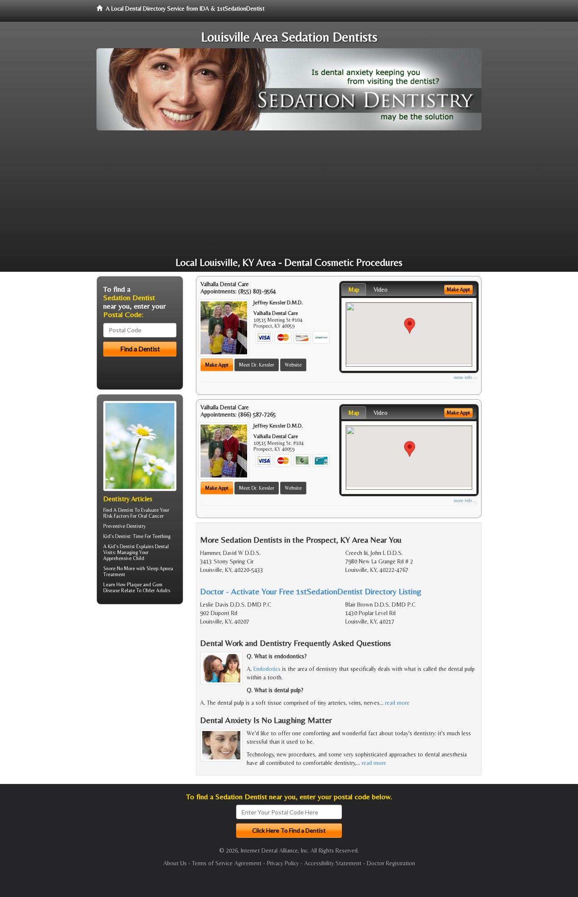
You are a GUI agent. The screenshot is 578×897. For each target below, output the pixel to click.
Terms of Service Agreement (226, 863)
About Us (175, 863)
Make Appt (216, 365)
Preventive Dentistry (124, 526)
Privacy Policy (283, 863)
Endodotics (267, 668)
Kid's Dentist (121, 546)
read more (397, 702)
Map (353, 289)
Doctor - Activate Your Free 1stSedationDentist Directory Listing (310, 591)
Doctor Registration (391, 863)
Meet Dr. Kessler (256, 365)
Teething (161, 536)
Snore (109, 568)
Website (293, 365)
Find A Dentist (118, 510)
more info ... (465, 377)
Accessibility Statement (332, 863)
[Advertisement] (289, 194)
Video (381, 289)
